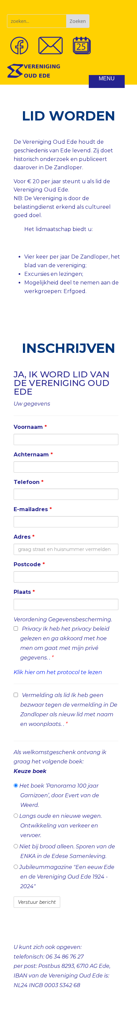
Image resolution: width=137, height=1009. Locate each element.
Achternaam (33, 454)
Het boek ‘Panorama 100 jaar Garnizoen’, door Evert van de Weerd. (58, 795)
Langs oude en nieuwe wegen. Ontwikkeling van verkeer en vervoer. (60, 825)
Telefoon (29, 482)
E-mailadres (33, 509)
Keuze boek (30, 771)
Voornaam (30, 427)
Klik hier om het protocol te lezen (58, 672)
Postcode (29, 564)
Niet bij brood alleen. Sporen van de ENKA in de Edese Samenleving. (66, 851)
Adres (24, 537)
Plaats (24, 592)
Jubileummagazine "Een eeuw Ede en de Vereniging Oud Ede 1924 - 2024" (66, 877)
